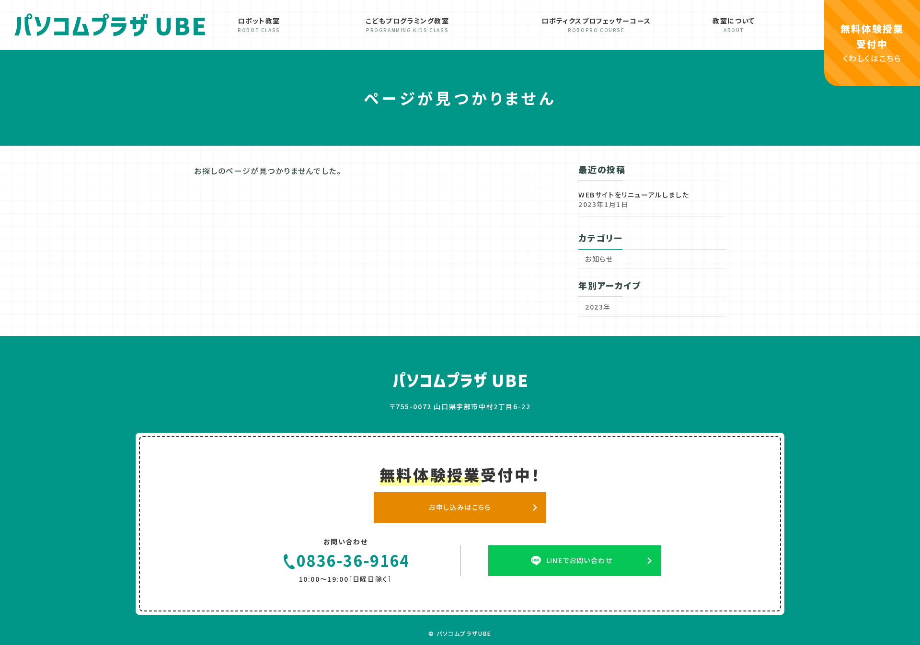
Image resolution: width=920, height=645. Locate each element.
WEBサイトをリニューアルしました (633, 194)
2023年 (598, 306)
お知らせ (599, 259)
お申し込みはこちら (460, 506)
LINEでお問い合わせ (579, 559)
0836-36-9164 (353, 560)
